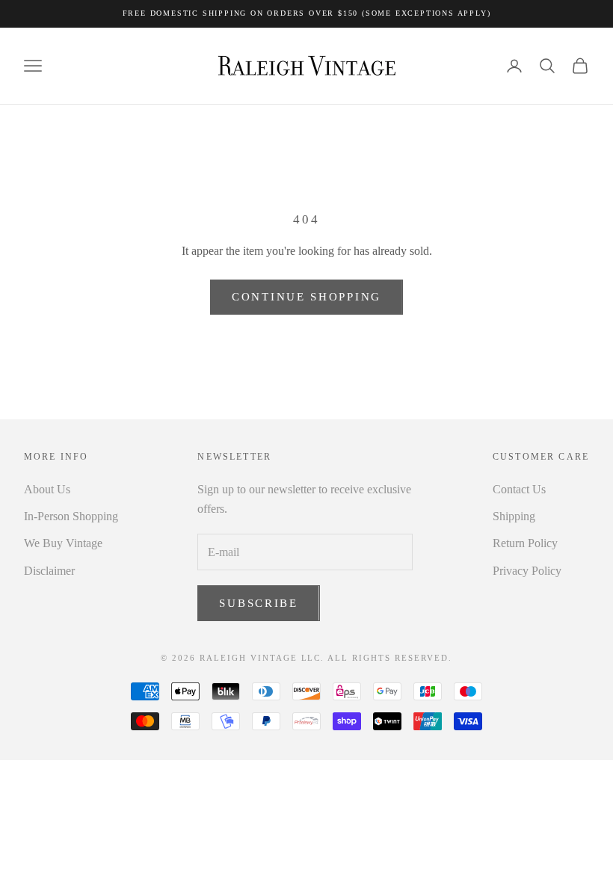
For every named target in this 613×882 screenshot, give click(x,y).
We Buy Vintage (63, 543)
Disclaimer (49, 570)
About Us (47, 489)
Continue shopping (306, 297)
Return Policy (525, 543)
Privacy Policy (527, 570)
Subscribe (258, 603)
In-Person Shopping (71, 516)
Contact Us (519, 489)
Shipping (514, 516)
